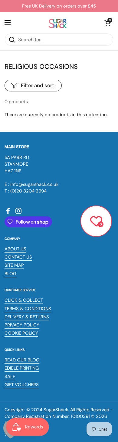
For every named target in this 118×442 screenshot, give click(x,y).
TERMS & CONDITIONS (28, 309)
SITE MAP (14, 265)
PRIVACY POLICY (22, 325)
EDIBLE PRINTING (22, 368)
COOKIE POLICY (21, 333)
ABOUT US (15, 249)
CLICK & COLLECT (24, 300)
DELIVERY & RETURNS (27, 317)
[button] (107, 23)
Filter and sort (37, 85)
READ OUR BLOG (22, 360)
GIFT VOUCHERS (22, 385)
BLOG (10, 274)
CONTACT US (18, 257)
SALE (10, 377)
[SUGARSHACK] (57, 23)
